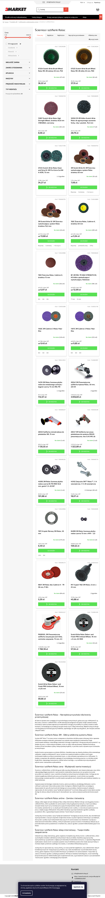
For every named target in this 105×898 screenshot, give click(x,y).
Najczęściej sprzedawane (76, 35)
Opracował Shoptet (94, 896)
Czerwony (81, 192)
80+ (39, 299)
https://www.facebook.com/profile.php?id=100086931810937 (87, 878)
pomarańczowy (83, 246)
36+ (43, 299)
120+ (39, 555)
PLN (81, 2)
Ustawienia (26, 893)
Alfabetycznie (92, 35)
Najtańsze (50, 35)
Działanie (12, 48)
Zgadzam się (78, 887)
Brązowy (73, 192)
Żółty (91, 246)
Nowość (12, 52)
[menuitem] (16, 17)
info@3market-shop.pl (81, 874)
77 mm (73, 299)
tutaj (58, 888)
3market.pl (77, 882)
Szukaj (65, 9)
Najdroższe (61, 35)
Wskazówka (13, 56)
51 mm (79, 299)
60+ (48, 299)
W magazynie (14, 44)
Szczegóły (84, 187)
